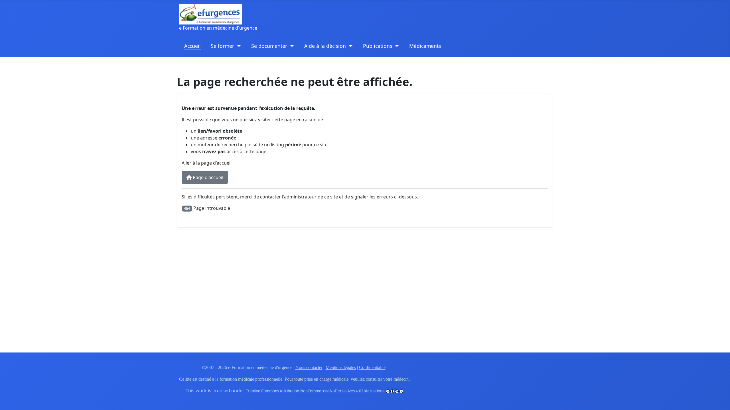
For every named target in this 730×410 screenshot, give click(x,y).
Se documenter (269, 45)
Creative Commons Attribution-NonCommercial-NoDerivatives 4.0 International (315, 390)
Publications (377, 45)
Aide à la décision (325, 45)
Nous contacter (309, 367)
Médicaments (425, 45)
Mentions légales (341, 367)
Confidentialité (372, 367)
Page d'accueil (207, 177)
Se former (222, 45)
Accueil (192, 45)
